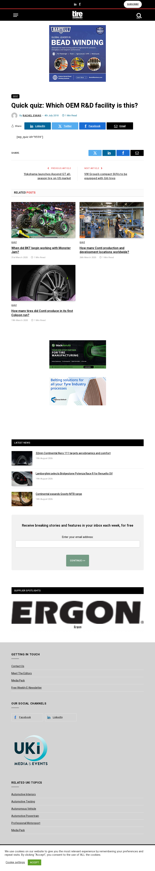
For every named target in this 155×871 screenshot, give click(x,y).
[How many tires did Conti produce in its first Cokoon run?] (43, 283)
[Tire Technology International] (77, 15)
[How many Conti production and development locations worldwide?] (112, 220)
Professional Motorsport (25, 823)
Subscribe (133, 4)
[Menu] (15, 15)
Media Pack (18, 681)
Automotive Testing (23, 802)
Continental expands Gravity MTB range (59, 494)
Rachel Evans (32, 115)
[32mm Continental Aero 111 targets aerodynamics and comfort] (22, 458)
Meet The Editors (21, 673)
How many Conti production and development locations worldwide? (104, 250)
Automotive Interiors (23, 794)
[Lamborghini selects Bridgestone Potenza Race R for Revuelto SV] (22, 478)
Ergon (77, 627)
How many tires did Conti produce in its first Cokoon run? (42, 313)
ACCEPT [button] (34, 862)
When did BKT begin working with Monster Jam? (41, 250)
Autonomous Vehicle (23, 809)
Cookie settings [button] (15, 862)
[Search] (139, 15)
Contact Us (17, 666)
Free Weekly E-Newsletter (26, 688)
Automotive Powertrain (25, 816)
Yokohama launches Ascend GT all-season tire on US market (47, 176)
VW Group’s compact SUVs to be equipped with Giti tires (105, 176)
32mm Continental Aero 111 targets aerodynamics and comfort (73, 453)
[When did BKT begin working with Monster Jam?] (43, 220)
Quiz (15, 96)
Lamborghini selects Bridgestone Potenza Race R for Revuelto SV (74, 474)
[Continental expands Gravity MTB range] (22, 499)
